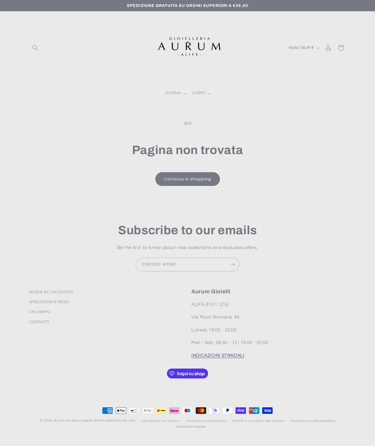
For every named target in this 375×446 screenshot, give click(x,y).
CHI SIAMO (40, 312)
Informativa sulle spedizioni (312, 420)
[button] (35, 47)
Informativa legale (190, 426)
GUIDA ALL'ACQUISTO (51, 292)
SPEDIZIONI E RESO (49, 302)
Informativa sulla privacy (206, 420)
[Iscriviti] (232, 264)
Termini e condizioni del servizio (258, 420)
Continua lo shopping (187, 179)
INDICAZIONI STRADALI (217, 355)
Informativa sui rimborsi (160, 420)
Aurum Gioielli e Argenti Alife (77, 420)
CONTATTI (39, 322)
